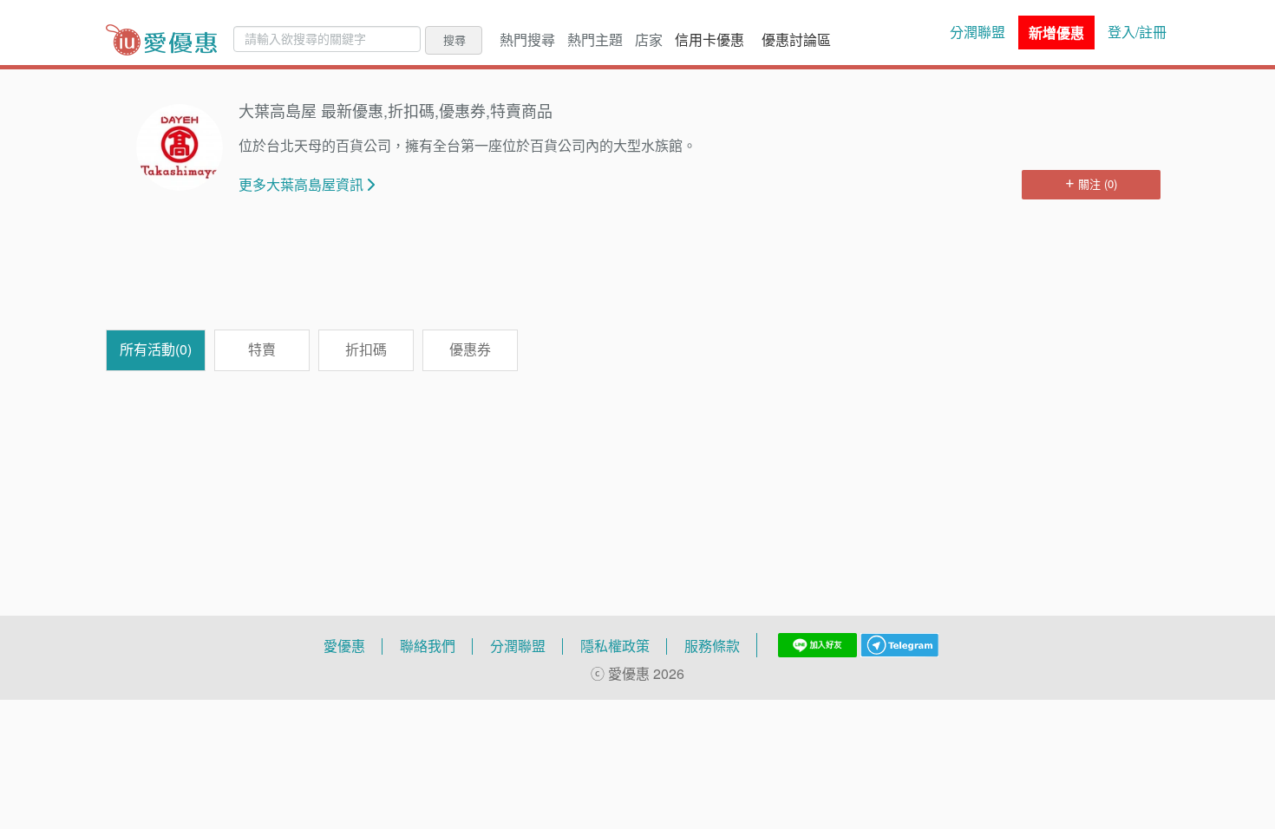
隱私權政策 (615, 646)
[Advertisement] (637, 273)
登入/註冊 (1137, 32)
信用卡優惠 (709, 40)
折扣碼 (366, 349)
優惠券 (470, 349)
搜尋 (454, 40)
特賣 (262, 349)
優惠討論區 (796, 40)
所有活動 (156, 349)
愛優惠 (344, 646)
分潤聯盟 (977, 32)
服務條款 (712, 646)
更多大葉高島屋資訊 (301, 185)
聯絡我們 (427, 646)
